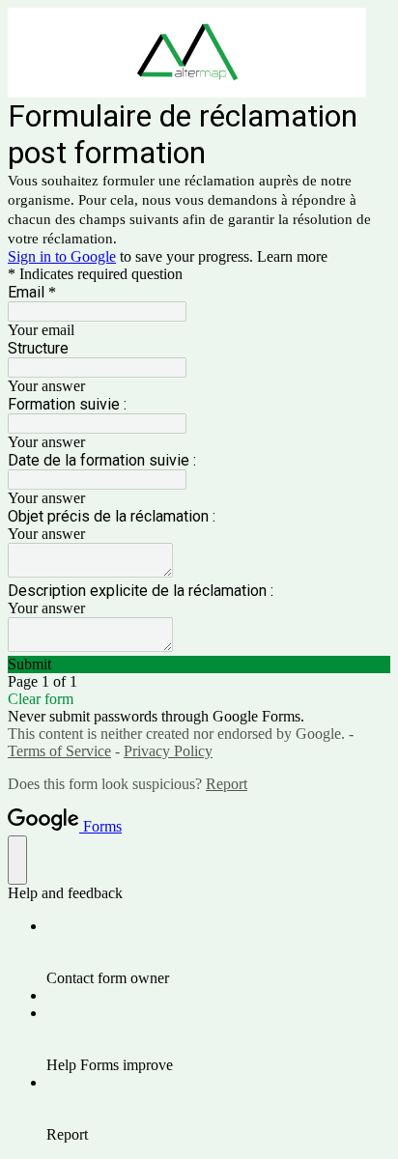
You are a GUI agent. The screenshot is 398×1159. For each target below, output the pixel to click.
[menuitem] (218, 952)
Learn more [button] (292, 256)
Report (226, 784)
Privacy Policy (168, 751)
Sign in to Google (62, 256)
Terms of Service (59, 751)
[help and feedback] (17, 860)
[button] (199, 664)
